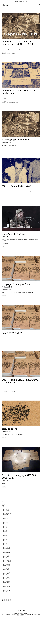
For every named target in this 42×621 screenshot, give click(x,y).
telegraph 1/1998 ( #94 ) (6, 552)
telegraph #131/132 (5, 514)
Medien (5, 53)
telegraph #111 (5, 531)
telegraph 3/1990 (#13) (6, 577)
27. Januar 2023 (4, 437)
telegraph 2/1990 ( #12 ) (6, 578)
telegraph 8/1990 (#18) (6, 570)
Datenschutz (26, 613)
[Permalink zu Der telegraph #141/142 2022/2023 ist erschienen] (21, 376)
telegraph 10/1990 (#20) (6, 568)
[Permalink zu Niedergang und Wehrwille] (21, 136)
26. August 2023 (4, 246)
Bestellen (3, 504)
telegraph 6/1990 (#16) (6, 573)
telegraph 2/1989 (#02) (6, 591)
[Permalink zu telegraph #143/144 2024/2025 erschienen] (21, 87)
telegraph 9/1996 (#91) (6, 556)
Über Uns (16, 1)
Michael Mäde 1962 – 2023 (16, 186)
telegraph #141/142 (5, 506)
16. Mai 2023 (3, 341)
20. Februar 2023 (4, 390)
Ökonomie (10, 102)
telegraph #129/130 (6, 517)
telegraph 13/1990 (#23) (6, 564)
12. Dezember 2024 (4, 148)
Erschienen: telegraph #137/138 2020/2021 (19, 476)
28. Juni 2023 (4, 295)
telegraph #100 (5, 544)
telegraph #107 (5, 536)
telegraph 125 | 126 (5, 519)
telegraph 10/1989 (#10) (6, 581)
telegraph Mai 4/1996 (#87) (7, 561)
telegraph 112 (5, 530)
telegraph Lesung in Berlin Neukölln (16, 285)
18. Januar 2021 (4, 486)
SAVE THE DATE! (12, 333)
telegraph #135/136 (6, 510)
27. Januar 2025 (4, 52)
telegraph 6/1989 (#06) (6, 586)
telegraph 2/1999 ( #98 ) (6, 547)
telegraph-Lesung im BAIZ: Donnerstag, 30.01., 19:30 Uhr (18, 42)
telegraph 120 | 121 (5, 523)
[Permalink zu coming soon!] (21, 425)
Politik (11, 53)
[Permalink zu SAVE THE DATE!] (21, 329)
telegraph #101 (5, 543)
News (7, 53)
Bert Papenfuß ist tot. (13, 234)
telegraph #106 (5, 538)
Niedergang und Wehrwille (17, 139)
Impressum (25, 1)
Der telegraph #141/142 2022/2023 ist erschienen (21, 381)
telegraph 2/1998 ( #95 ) (6, 551)
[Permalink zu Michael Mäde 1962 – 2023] (21, 182)
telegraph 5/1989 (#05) (6, 587)
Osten (9, 53)
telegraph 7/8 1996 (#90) (6, 557)
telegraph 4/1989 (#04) (6, 589)
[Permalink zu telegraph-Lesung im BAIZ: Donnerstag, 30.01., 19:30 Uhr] (21, 38)
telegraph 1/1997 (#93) (6, 553)
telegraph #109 (5, 534)
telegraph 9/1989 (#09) (6, 582)
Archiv (3, 505)
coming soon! (9, 428)
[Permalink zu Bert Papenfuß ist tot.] (21, 230)
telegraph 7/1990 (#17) (6, 572)
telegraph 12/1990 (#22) (6, 565)
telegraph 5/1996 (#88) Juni (7, 560)
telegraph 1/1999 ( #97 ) (6, 548)
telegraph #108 (5, 535)
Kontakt (20, 1)
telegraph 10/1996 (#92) (6, 555)
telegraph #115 (5, 527)
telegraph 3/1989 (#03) (6, 590)
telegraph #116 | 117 (5, 526)
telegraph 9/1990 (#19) (6, 569)
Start (2, 501)
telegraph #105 (5, 539)
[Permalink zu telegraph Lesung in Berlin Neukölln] (21, 280)
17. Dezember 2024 (4, 101)
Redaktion (9, 142)
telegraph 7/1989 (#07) (6, 585)
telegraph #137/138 (6, 509)
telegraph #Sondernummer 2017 (7, 513)
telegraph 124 (5, 521)
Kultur (3, 53)
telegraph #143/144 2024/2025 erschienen (18, 91)
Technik (14, 53)
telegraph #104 (5, 540)
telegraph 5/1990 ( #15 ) (6, 574)
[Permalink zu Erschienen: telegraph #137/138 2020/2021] (21, 472)
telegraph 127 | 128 (5, 518)
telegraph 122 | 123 (5, 522)
